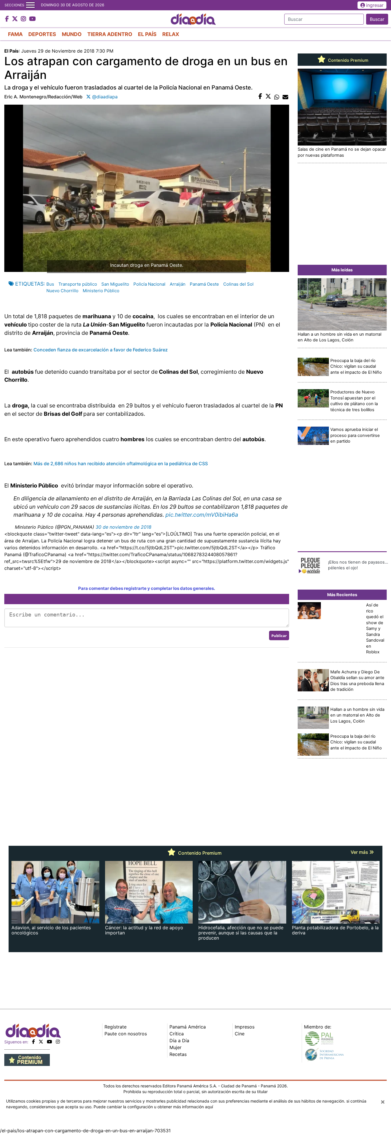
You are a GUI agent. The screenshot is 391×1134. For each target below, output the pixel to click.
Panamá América (187, 1027)
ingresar (375, 5)
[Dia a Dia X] (15, 19)
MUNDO (72, 34)
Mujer (175, 1047)
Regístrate (115, 1027)
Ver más (360, 852)
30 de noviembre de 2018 (123, 527)
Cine (239, 1033)
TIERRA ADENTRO (109, 34)
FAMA (15, 34)
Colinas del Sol (238, 284)
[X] (41, 1042)
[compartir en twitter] (268, 97)
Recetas (178, 1054)
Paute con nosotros (125, 1033)
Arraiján (177, 284)
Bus (50, 284)
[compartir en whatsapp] (277, 97)
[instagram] (58, 1042)
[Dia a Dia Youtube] (32, 19)
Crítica (176, 1033)
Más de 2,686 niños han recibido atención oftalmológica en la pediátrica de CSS (120, 463)
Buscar (377, 19)
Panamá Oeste (204, 284)
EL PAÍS (147, 34)
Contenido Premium (347, 60)
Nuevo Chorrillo (62, 290)
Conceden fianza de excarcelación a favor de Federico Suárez (100, 350)
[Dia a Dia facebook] (7, 19)
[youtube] (49, 1042)
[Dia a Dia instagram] (24, 19)
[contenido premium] (27, 1060)
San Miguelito (115, 284)
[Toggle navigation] (30, 5)
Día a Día (179, 1040)
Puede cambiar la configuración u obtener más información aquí (153, 1106)
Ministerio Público (101, 290)
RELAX (170, 34)
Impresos (244, 1027)
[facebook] (33, 1042)
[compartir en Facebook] (260, 97)
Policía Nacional (149, 284)
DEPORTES (42, 34)
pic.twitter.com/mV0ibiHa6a (201, 514)
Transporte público (77, 284)
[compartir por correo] (285, 97)
